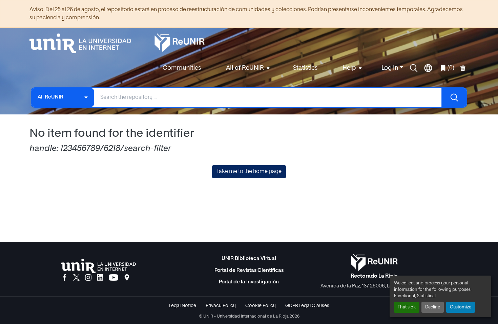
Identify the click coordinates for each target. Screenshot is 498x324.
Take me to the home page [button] (249, 171)
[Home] (83, 43)
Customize (460, 307)
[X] (76, 278)
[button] (414, 68)
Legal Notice (182, 305)
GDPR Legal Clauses (307, 305)
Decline (432, 307)
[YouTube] (113, 278)
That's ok (407, 307)
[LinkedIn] (100, 278)
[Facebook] (64, 278)
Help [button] (349, 68)
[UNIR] (98, 266)
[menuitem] (247, 68)
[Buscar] (453, 97)
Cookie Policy (260, 305)
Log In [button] (390, 68)
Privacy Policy (221, 305)
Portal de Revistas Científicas (249, 270)
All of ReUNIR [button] (245, 68)
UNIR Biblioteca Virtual (249, 258)
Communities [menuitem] (182, 68)
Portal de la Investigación (249, 281)
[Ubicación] (127, 278)
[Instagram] (88, 278)
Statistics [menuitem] (305, 68)
